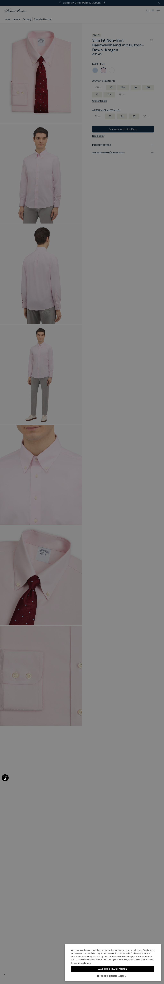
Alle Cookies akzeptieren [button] (112, 969)
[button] (112, 976)
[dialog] (82, 492)
